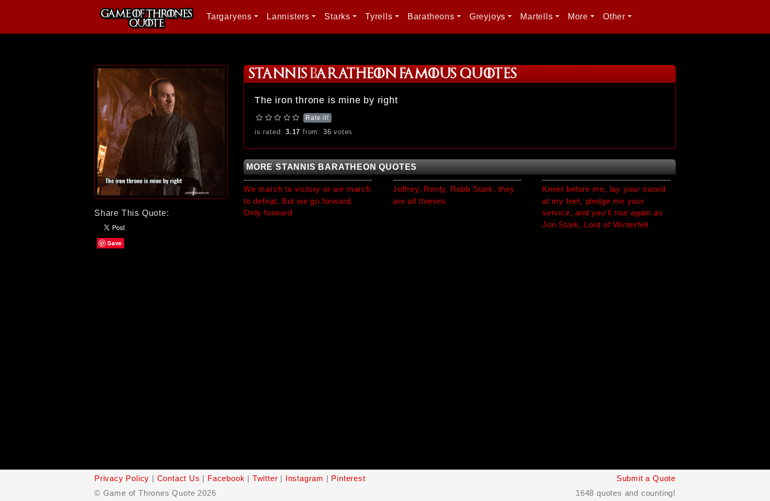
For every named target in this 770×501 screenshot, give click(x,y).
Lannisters (288, 16)
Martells (536, 16)
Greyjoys (487, 16)
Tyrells (379, 16)
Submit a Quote (646, 478)
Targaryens (229, 16)
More (578, 16)
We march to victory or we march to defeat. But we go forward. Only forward (307, 200)
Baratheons (431, 16)
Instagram (304, 478)
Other (614, 16)
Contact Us (178, 478)
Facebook (226, 478)
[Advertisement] (161, 314)
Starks (337, 16)
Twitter (265, 478)
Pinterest (348, 478)
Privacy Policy (121, 478)
